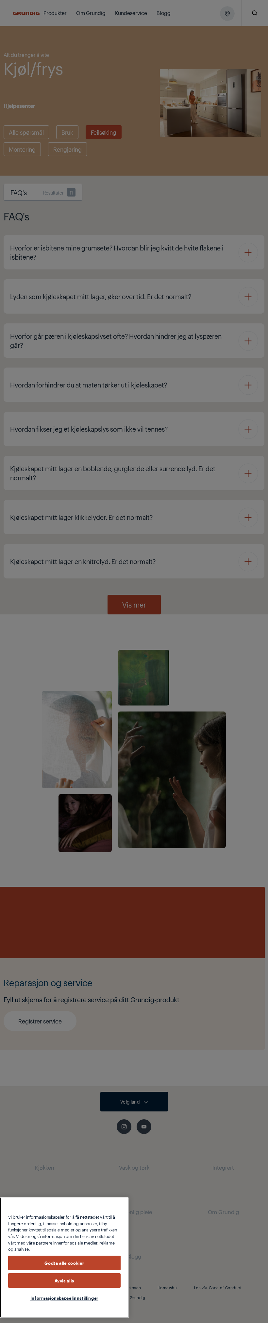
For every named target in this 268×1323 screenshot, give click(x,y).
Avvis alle (65, 1280)
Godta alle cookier (64, 1263)
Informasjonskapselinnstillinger (64, 1298)
